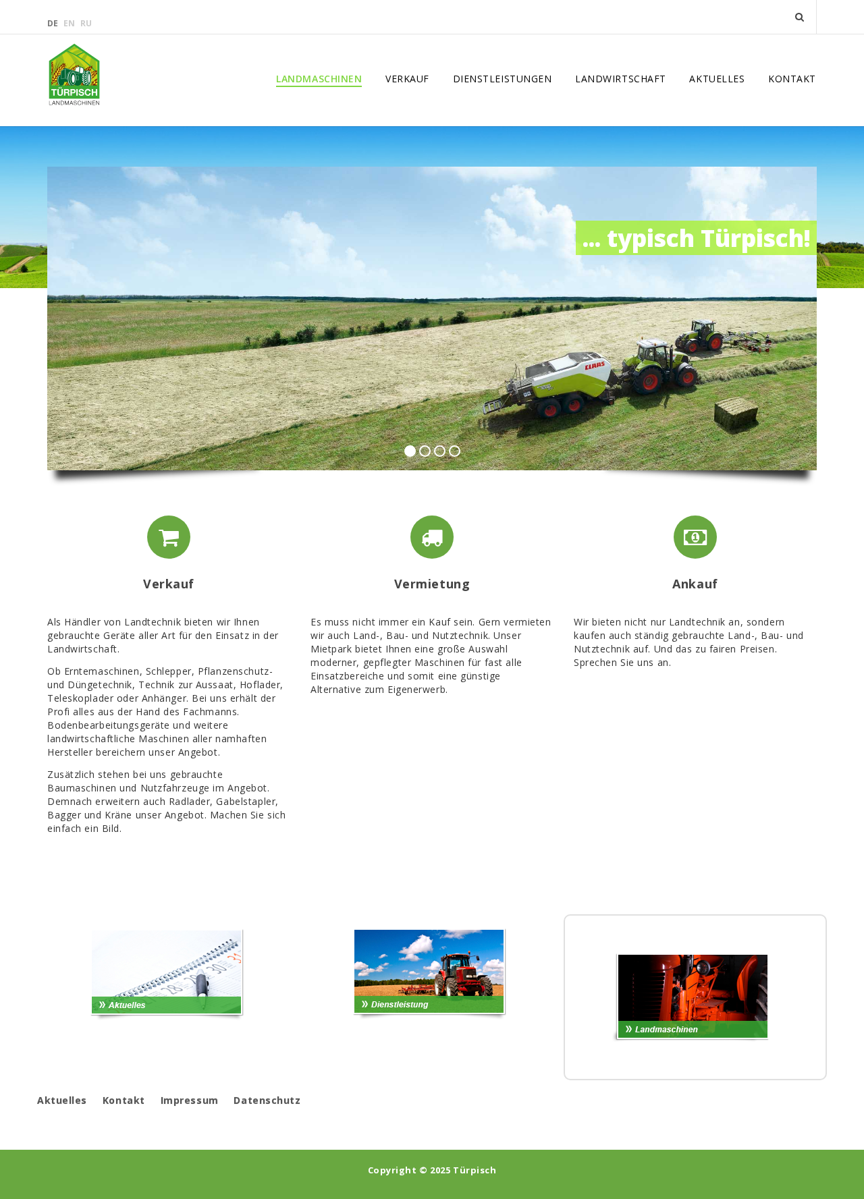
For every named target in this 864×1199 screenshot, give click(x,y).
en (70, 23)
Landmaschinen (319, 79)
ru (86, 23)
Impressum (190, 1100)
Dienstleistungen (502, 79)
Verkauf (407, 79)
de (53, 23)
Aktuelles (717, 79)
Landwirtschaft (620, 79)
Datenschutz (267, 1100)
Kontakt (792, 79)
